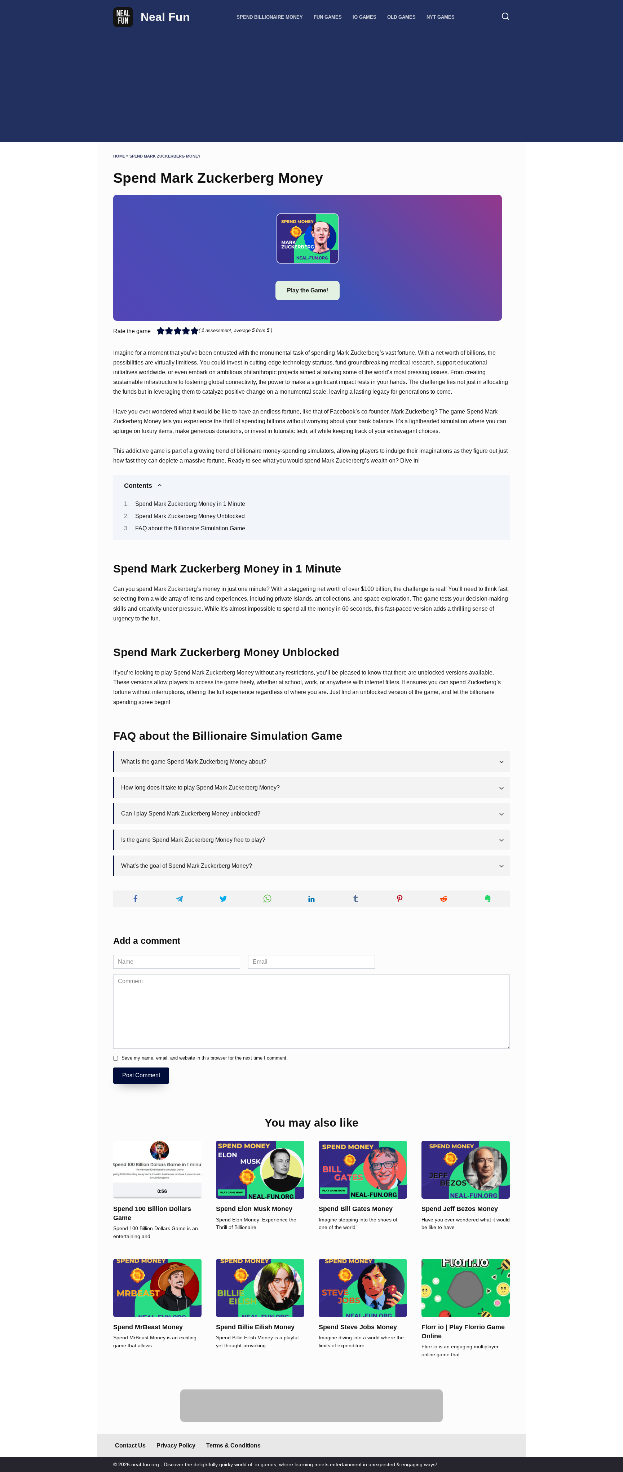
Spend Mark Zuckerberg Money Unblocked (190, 516)
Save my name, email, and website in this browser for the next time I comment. (204, 1058)
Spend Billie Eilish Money (255, 1327)
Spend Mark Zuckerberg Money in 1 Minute (190, 504)
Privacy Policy (175, 1445)
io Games (364, 17)
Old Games (401, 17)
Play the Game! (307, 290)
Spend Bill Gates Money (356, 1208)
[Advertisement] (311, 81)
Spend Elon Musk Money (254, 1208)
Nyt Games (441, 17)
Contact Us (130, 1445)
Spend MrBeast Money (148, 1327)
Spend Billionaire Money (270, 17)
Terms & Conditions (233, 1445)
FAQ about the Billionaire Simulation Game (190, 528)
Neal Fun (165, 16)
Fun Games (328, 17)
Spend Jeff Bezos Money (459, 1208)
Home (119, 156)
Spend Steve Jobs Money (358, 1327)
